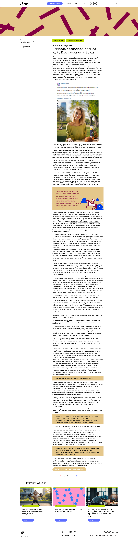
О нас (84, 3)
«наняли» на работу (86, 70)
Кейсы (76, 3)
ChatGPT (92, 221)
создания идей (83, 332)
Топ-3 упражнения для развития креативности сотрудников (32, 512)
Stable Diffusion (83, 221)
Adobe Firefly (65, 223)
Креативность (59, 40)
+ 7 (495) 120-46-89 (69, 532)
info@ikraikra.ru (69, 536)
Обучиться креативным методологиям (69, 469)
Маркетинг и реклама (74, 40)
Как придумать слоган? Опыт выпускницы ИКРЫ (68, 511)
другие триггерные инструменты (64, 278)
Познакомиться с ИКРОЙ (54, 3)
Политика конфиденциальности (98, 535)
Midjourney (74, 221)
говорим (76, 152)
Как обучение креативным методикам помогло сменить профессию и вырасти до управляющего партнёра (101, 513)
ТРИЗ (79, 58)
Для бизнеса (26, 505)
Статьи (69, 3)
